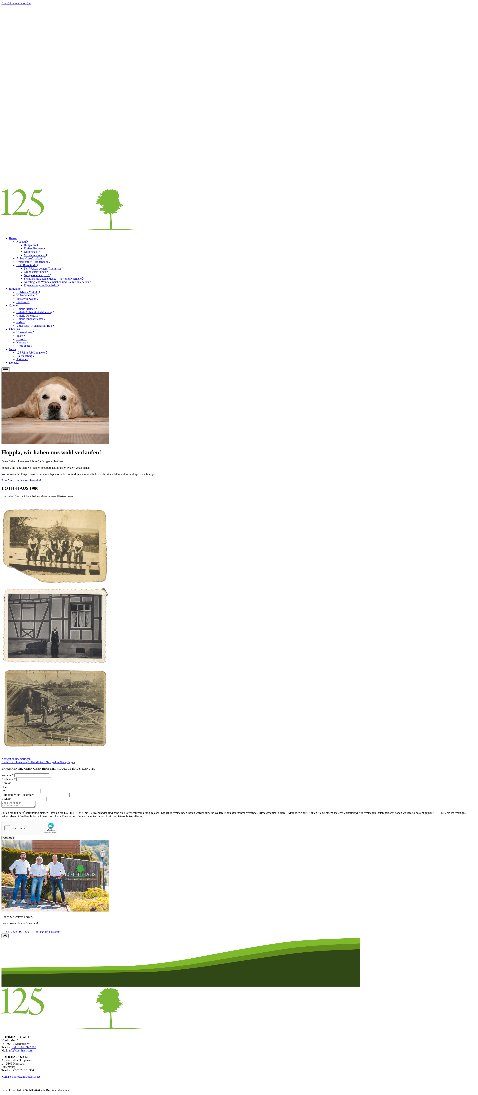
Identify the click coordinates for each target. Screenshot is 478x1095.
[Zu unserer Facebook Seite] (5, 1083)
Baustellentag (24, 355)
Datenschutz (32, 1076)
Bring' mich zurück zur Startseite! (21, 480)
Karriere (21, 342)
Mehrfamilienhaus (35, 255)
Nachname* (8, 779)
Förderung (23, 302)
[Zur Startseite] (79, 232)
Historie (21, 339)
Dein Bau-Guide (26, 265)
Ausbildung (23, 345)
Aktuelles (22, 359)
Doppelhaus (31, 251)
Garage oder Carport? (37, 275)
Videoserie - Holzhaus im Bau (34, 325)
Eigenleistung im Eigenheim (41, 285)
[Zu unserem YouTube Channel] (19, 1083)
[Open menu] (5, 369)
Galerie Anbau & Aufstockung (34, 312)
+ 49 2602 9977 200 (24, 1047)
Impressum (18, 1076)
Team (20, 335)
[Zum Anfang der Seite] (5, 936)
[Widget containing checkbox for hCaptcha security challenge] (29, 828)
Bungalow (30, 245)
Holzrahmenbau (26, 295)
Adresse (6, 783)
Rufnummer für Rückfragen (17, 794)
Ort (3, 790)
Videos (20, 322)
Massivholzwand (26, 298)
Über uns (14, 329)
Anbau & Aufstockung (30, 258)
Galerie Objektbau (27, 315)
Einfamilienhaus (34, 248)
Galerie (13, 305)
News (12, 349)
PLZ (4, 786)
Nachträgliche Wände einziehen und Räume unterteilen (57, 282)
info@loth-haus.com (47, 931)
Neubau (21, 241)
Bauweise (15, 288)
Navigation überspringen (16, 3)
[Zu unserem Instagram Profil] (12, 1083)
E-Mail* (6, 798)
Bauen (13, 238)
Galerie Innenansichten (30, 319)
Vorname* (7, 775)
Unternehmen (24, 332)
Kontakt (13, 362)
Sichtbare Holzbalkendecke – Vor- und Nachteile (53, 278)
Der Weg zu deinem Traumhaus (43, 268)
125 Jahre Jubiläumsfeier (31, 352)
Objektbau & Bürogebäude (32, 261)
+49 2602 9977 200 (17, 931)
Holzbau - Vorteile (27, 292)
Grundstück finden (35, 271)
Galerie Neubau (26, 308)
